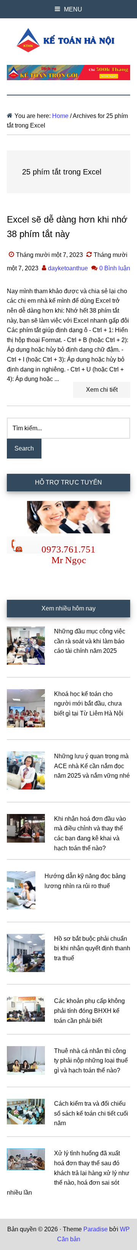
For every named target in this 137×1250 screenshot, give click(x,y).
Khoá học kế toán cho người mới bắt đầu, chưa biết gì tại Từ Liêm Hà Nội (88, 704)
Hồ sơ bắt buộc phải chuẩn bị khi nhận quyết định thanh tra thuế (92, 948)
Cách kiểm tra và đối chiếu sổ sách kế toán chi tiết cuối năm (91, 1113)
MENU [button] (73, 9)
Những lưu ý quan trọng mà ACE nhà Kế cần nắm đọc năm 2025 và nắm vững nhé (92, 766)
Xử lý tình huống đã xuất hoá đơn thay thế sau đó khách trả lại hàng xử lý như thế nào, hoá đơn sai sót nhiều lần (68, 1172)
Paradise (95, 1229)
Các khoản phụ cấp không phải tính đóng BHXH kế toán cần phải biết (89, 1011)
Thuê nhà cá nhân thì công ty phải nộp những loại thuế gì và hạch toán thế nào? (91, 1061)
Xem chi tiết (102, 389)
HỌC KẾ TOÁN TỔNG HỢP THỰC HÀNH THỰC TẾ (68, 40)
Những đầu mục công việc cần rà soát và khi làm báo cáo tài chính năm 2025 (89, 641)
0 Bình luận (114, 268)
